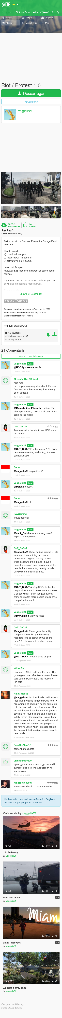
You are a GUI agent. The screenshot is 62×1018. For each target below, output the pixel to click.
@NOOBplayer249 (24, 367)
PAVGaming (20, 513)
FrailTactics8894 (23, 782)
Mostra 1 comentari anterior (31, 356)
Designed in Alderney (12, 1004)
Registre (50, 799)
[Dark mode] (52, 12)
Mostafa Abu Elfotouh (26, 379)
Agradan (32, 226)
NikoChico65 (21, 693)
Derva (17, 467)
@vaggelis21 (21, 471)
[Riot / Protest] (31, 188)
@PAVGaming (21, 615)
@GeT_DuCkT (22, 449)
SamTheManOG (22, 745)
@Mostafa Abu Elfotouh (27, 408)
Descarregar (33, 93)
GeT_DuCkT (20, 426)
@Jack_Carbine (22, 533)
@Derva (18, 486)
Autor (30, 364)
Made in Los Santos (11, 1007)
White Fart (19, 668)
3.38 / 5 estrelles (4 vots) (11, 233)
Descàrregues (14, 226)
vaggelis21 (25, 111)
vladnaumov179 (23, 760)
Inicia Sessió (36, 799)
